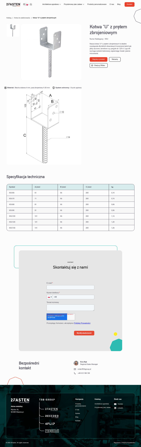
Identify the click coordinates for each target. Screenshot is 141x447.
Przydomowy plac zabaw (102, 407)
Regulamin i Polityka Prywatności (124, 442)
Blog (118, 4)
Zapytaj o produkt (98, 59)
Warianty (115, 59)
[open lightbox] (51, 52)
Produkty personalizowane (96, 4)
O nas (112, 4)
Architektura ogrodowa (102, 404)
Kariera (77, 413)
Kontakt (129, 4)
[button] (26, 4)
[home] (13, 4)
